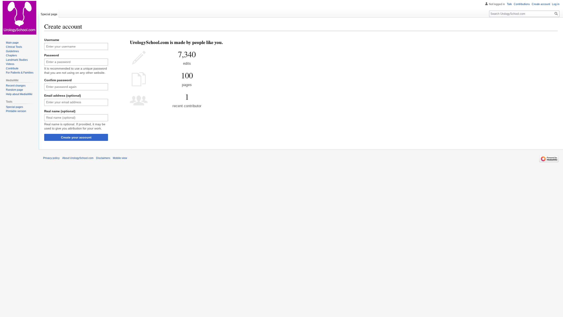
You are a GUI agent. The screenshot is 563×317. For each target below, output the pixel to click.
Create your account (76, 137)
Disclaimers (103, 158)
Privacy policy (51, 158)
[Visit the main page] (19, 17)
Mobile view (120, 158)
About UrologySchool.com (77, 158)
